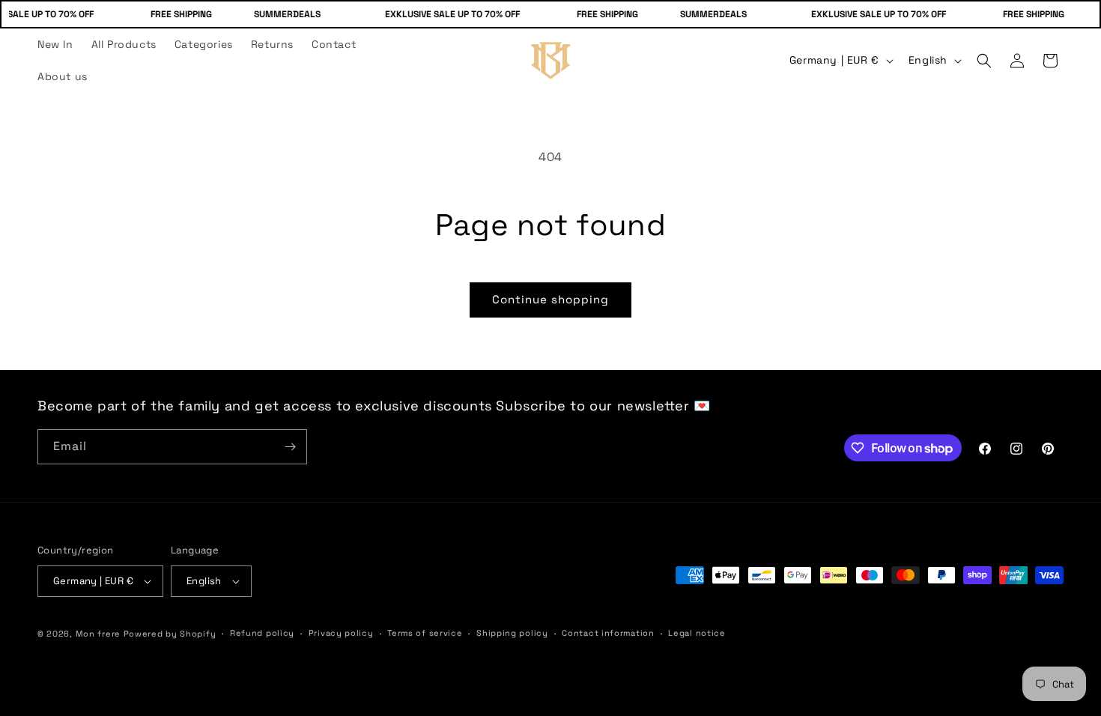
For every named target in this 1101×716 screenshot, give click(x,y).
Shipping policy (512, 633)
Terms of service (424, 633)
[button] (984, 60)
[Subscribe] (289, 446)
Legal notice (696, 633)
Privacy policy (341, 633)
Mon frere (98, 633)
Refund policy (262, 633)
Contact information (608, 633)
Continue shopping (550, 299)
